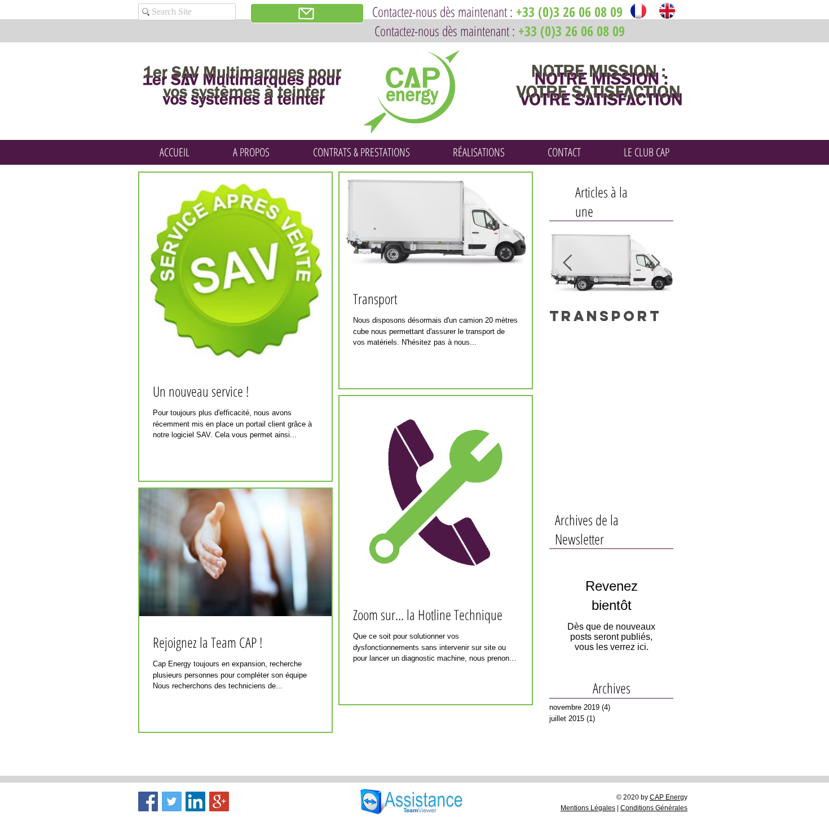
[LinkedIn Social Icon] (195, 801)
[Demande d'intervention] (307, 13)
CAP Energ (667, 797)
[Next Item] (655, 263)
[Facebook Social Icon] (148, 801)
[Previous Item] (567, 263)
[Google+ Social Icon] (219, 801)
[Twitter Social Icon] (172, 801)
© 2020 (628, 797)
